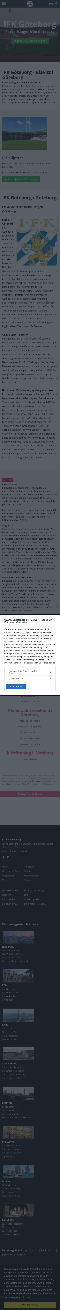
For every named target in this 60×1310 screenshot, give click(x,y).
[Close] (54, 620)
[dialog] (30, 655)
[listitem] (30, 672)
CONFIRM (16, 686)
